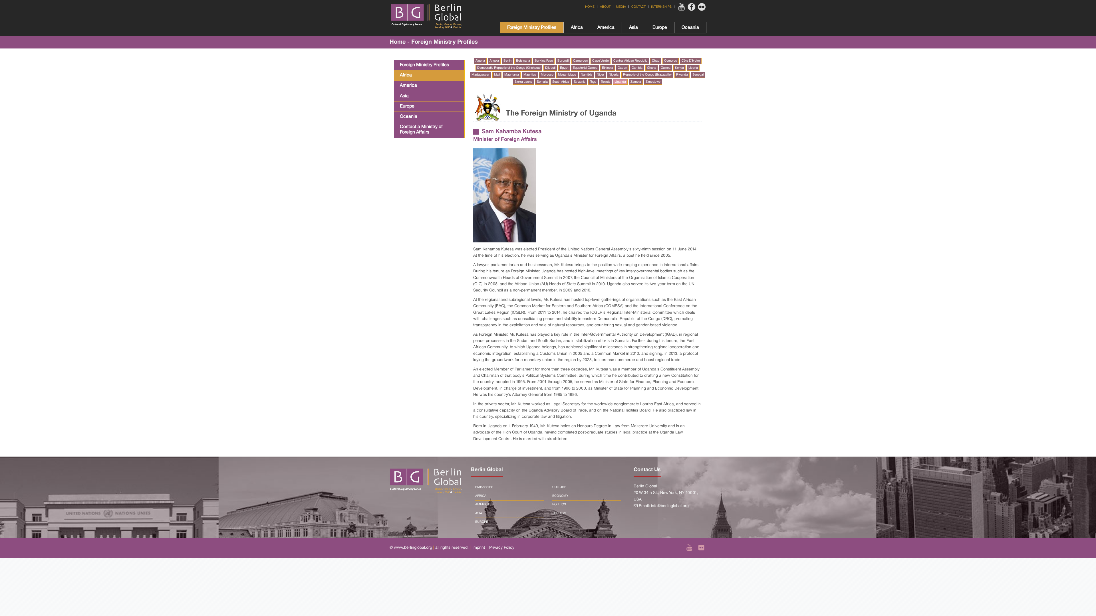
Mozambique (567, 74)
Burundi (563, 60)
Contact (638, 6)
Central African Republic (630, 60)
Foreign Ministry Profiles (531, 28)
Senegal (698, 74)
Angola (494, 60)
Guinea (665, 67)
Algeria (480, 60)
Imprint (478, 548)
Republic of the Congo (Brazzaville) (647, 74)
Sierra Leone (523, 81)
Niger (600, 74)
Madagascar (480, 74)
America (606, 28)
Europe (659, 28)
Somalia (542, 81)
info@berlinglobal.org (670, 506)
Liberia (693, 67)
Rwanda (682, 74)
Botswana (523, 60)
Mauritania (511, 74)
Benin (507, 60)
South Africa (560, 81)
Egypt (564, 67)
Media (621, 6)
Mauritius (529, 74)
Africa (577, 28)
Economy (560, 496)
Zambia (635, 81)
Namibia (586, 74)
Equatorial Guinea (585, 67)
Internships (661, 6)
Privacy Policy (501, 548)
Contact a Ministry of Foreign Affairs (421, 129)
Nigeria (613, 74)
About (605, 6)
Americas (483, 504)
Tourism (559, 513)
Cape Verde (600, 60)
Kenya (679, 67)
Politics (559, 504)
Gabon (622, 67)
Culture (559, 487)
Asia (633, 28)
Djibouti (550, 67)
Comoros (670, 60)
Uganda (620, 81)
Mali (497, 74)
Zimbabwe (653, 81)
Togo (593, 81)
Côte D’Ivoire (691, 60)
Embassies (484, 487)
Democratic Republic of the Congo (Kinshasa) (509, 67)
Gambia (637, 67)
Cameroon (580, 60)
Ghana (651, 67)
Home (590, 6)
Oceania (690, 28)
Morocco (547, 74)
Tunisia (605, 81)
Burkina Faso (544, 60)
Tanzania (579, 81)
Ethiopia (607, 67)
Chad (656, 60)
